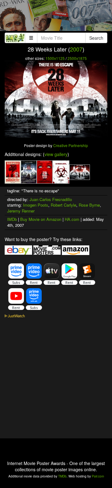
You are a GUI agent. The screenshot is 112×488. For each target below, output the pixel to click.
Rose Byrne (89, 205)
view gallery (56, 154)
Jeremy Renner (21, 211)
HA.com (72, 219)
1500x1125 (55, 58)
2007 (76, 49)
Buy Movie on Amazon (40, 219)
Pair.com (98, 476)
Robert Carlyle (63, 205)
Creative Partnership (70, 145)
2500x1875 (77, 58)
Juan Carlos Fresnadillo (51, 199)
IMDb (12, 219)
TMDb (62, 476)
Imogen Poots (35, 205)
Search (96, 38)
